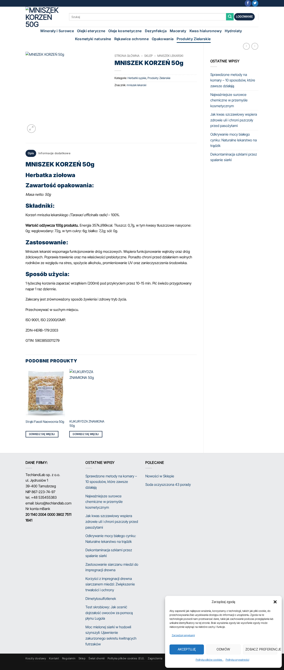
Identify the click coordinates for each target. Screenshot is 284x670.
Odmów (223, 649)
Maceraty (178, 31)
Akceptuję (187, 649)
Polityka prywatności (237, 659)
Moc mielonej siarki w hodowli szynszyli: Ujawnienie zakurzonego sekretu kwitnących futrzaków (110, 635)
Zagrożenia (155, 658)
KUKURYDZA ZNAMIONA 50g (86, 423)
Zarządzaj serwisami (183, 635)
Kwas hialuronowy (205, 31)
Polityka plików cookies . (209, 659)
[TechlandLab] (44, 17)
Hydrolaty (233, 31)
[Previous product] (254, 46)
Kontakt (54, 658)
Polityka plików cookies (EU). (126, 658)
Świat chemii (97, 658)
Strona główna (127, 55)
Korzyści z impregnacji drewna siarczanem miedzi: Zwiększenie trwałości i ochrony (110, 584)
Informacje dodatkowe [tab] (54, 153)
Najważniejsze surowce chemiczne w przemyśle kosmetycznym (229, 100)
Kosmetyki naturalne (93, 39)
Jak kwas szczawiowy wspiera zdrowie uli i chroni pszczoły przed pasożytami (233, 120)
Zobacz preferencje (261, 649)
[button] (275, 602)
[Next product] (246, 46)
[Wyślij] (230, 17)
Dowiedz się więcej (42, 434)
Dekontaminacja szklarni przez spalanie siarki (233, 157)
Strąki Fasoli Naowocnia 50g (45, 421)
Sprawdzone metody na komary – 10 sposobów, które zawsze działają (232, 80)
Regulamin (69, 658)
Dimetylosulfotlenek (100, 598)
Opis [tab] (31, 153)
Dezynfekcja (156, 31)
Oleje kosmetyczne (125, 31)
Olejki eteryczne (91, 31)
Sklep (148, 55)
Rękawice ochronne (131, 39)
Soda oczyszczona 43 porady (168, 484)
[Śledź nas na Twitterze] (255, 3)
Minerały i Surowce (57, 31)
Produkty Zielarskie (194, 39)
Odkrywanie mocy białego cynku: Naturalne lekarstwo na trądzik (233, 140)
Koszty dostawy (36, 658)
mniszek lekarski (170, 55)
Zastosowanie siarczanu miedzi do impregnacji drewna (111, 567)
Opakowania (163, 39)
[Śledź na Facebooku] (248, 3)
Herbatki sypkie (137, 78)
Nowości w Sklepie (159, 476)
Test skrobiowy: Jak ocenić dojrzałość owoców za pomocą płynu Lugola (109, 613)
